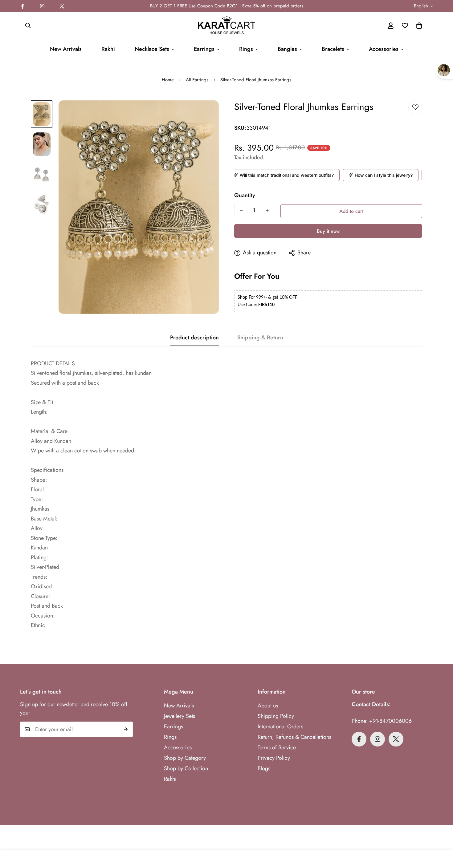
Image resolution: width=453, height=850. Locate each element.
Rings (246, 49)
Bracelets (333, 49)
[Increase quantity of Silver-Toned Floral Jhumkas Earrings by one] (267, 210)
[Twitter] (62, 6)
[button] (419, 25)
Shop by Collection (186, 768)
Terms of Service (277, 747)
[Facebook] (22, 6)
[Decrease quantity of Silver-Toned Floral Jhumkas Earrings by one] (241, 210)
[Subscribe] (126, 729)
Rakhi (108, 49)
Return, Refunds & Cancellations (294, 737)
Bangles (287, 49)
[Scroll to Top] (441, 816)
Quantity (244, 195)
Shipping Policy (276, 716)
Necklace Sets (152, 49)
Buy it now (328, 231)
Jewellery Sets (179, 716)
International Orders (280, 726)
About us (268, 706)
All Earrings (197, 79)
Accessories (383, 49)
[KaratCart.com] (226, 25)
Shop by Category (185, 758)
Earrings (204, 49)
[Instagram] (42, 6)
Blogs (264, 768)
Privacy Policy (274, 758)
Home (168, 79)
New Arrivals (66, 49)
